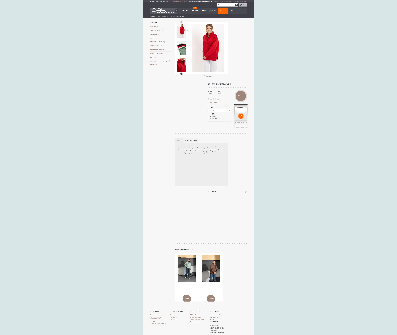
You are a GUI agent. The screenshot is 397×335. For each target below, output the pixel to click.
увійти (167, 1)
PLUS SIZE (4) (154, 26)
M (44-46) (213, 118)
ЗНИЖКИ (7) (153, 65)
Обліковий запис (195, 315)
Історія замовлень (195, 317)
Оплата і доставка (209, 10)
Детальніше (187, 295)
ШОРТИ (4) (153, 57)
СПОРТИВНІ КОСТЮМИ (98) (158, 61)
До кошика (180, 297)
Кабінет (244, 1)
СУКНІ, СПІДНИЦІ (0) (156, 45)
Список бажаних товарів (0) (226, 1)
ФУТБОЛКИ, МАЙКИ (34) (157, 49)
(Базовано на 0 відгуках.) (215, 101)
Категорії (184, 10)
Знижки (222, 10)
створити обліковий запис (179, 1)
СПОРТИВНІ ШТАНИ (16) (157, 42)
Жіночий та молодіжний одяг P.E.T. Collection (176, 10)
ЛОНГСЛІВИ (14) (155, 34)
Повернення (173, 317)
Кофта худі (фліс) (182, 289)
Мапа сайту (173, 319)
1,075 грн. (187, 283)
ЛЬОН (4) (152, 38)
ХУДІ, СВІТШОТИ (163, 16)
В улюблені (238, 122)
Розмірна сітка (191, 140)
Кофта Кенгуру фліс (207, 289)
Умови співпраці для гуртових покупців (156, 318)
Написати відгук (212, 102)
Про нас (152, 321)
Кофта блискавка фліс (177, 16)
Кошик (216, 1)
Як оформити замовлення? (158, 323)
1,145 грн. (211, 283)
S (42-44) (213, 116)
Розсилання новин (195, 322)
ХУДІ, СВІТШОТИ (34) (156, 53)
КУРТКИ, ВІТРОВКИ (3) (156, 30)
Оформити (238, 1)
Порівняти (244, 122)
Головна (152, 16)
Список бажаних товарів (197, 319)
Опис (179, 140)
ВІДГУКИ (232, 10)
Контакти (172, 315)
